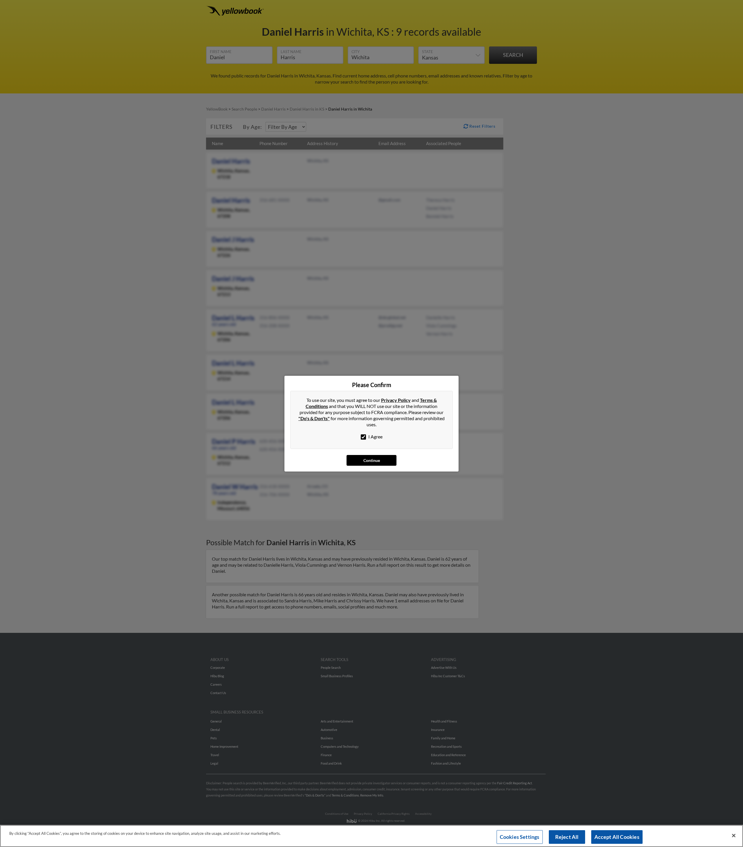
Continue (371, 460)
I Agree (375, 436)
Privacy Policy (396, 400)
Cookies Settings (520, 837)
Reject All (567, 837)
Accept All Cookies (616, 837)
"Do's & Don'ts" (314, 418)
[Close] (733, 835)
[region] (371, 836)
